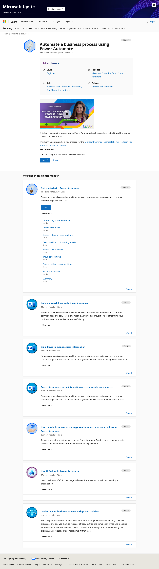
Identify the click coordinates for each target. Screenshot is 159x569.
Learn (5, 34)
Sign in (153, 21)
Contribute (47, 564)
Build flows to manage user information (63, 346)
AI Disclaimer (8, 564)
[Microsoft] (4, 21)
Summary (47, 278)
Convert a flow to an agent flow (57, 264)
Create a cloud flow (52, 227)
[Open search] (146, 21)
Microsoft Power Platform (104, 73)
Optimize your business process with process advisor (70, 511)
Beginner (51, 73)
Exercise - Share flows (53, 249)
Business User (53, 86)
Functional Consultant (71, 86)
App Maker (52, 90)
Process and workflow (102, 86)
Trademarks (110, 564)
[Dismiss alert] (154, 5)
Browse (24, 34)
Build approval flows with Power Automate (64, 303)
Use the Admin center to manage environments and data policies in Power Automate (79, 429)
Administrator (64, 90)
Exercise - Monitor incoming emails (59, 242)
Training (14, 34)
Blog (36, 564)
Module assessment (52, 271)
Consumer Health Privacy (76, 564)
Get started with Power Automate (60, 188)
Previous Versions (24, 564)
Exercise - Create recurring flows (58, 235)
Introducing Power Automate (56, 220)
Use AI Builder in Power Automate (60, 471)
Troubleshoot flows (52, 257)
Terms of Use (96, 564)
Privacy (58, 564)
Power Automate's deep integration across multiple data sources (77, 387)
